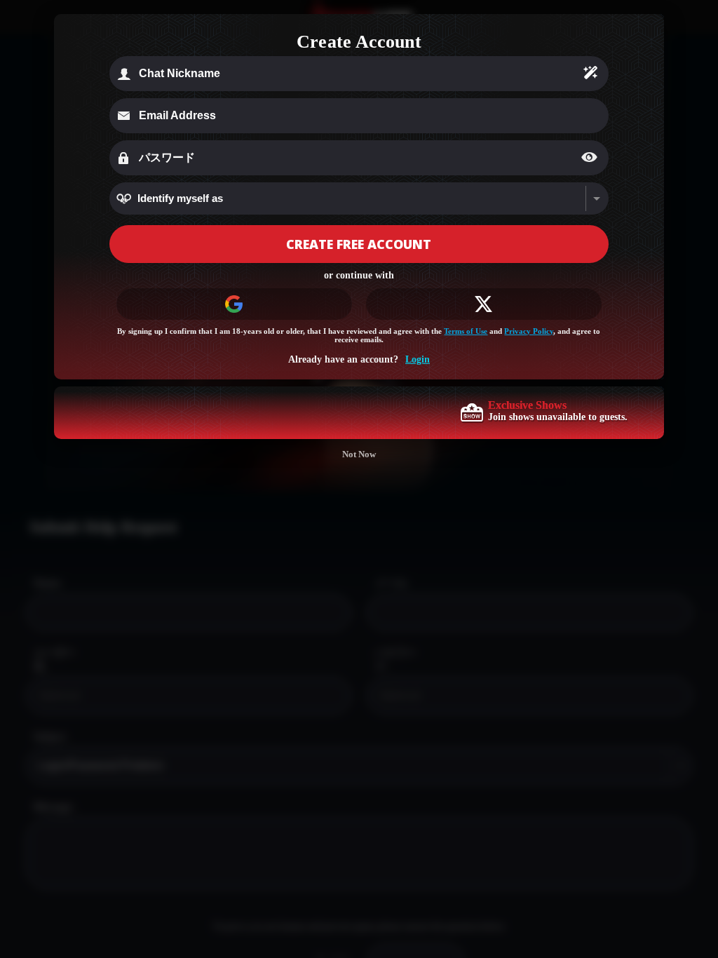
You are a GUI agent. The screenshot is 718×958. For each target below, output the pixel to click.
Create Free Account (358, 244)
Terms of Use (465, 331)
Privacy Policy (528, 331)
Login (417, 359)
